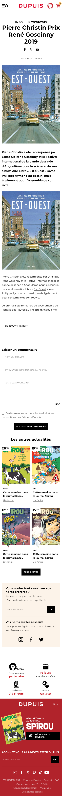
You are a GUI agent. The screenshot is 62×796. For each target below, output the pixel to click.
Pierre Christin (11, 276)
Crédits (44, 784)
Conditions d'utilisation (25, 788)
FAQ (57, 780)
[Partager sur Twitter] (31, 49)
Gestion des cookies (32, 791)
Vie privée (45, 788)
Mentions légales (32, 780)
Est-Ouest (26, 58)
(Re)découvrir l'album (15, 325)
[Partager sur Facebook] (25, 49)
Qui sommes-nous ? (27, 784)
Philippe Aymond (12, 293)
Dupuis (31, 6)
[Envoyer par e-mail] (37, 49)
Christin (38, 58)
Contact (48, 780)
